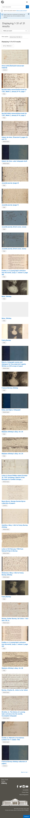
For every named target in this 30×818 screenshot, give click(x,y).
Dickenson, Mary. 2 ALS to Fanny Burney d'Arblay (13, 574)
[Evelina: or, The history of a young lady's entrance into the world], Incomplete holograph (13, 714)
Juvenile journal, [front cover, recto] (14, 249)
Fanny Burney (6, 340)
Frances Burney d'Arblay (10, 388)
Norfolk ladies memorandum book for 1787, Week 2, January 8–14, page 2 (14, 114)
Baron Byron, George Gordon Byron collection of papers (13, 502)
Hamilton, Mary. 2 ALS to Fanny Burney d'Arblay (15, 526)
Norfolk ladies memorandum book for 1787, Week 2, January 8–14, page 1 (14, 90)
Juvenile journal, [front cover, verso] (14, 227)
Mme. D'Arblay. (7, 296)
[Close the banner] (28, 14)
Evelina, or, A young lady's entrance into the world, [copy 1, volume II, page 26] (15, 272)
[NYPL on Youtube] (27, 786)
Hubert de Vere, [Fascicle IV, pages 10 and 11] (14, 138)
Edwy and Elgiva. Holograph (11, 410)
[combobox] (13, 6)
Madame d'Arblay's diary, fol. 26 (12, 668)
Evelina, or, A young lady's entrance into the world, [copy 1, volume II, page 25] (15, 644)
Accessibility (25, 790)
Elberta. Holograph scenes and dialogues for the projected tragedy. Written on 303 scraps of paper (14, 364)
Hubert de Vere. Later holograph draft (14, 161)
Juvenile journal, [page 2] (10, 183)
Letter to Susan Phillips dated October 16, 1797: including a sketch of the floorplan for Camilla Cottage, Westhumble (14, 478)
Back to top (24, 772)
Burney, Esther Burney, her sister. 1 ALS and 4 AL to (15, 619)
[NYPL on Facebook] (17, 786)
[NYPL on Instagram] (24, 786)
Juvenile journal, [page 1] (10, 205)
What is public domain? (21, 10)
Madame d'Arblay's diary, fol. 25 (12, 432)
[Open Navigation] (27, 2)
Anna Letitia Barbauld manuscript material (13, 67)
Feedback (26, 816)
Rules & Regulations (23, 794)
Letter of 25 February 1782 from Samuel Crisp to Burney (12, 550)
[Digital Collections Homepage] (2, 2)
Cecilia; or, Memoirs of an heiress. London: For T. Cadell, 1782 (13, 738)
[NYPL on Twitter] (20, 786)
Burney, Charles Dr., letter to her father (15, 690)
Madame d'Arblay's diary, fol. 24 (12, 453)
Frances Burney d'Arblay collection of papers (14, 762)
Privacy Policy (25, 792)
